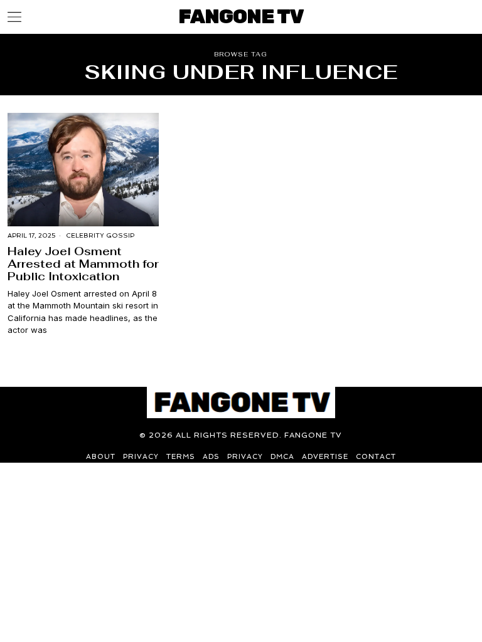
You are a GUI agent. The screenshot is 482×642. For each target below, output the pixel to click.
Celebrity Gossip (100, 235)
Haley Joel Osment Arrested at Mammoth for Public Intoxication (83, 263)
